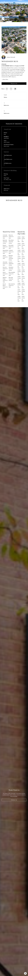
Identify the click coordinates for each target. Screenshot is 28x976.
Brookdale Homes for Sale (11, 247)
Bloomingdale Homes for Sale (12, 274)
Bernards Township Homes (11, 279)
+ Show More (5, 79)
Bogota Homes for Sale (5, 247)
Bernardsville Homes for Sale (12, 285)
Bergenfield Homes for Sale (5, 252)
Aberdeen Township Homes (11, 269)
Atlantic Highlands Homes (11, 264)
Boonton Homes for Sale (5, 269)
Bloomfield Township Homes (11, 242)
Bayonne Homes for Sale (11, 237)
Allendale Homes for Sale (5, 264)
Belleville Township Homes (5, 242)
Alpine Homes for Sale (5, 257)
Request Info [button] (14, 83)
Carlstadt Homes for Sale (5, 237)
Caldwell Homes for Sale (11, 252)
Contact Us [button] (14, 800)
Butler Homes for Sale (5, 274)
